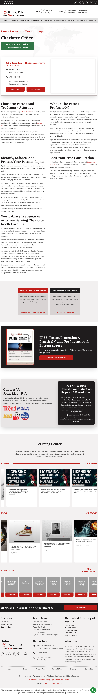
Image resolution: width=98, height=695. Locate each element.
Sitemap (73, 669)
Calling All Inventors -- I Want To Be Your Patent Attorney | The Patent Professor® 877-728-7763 (48, 491)
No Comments (13, 552)
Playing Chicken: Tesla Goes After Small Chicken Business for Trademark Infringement (49, 544)
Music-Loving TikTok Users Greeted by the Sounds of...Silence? (80, 540)
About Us (13, 20)
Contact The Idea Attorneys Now (33, 312)
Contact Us (92, 20)
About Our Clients (39, 627)
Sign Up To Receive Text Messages (45, 635)
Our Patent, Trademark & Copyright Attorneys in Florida (49, 680)
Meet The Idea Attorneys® (42, 624)
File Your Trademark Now (65, 312)
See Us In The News (40, 622)
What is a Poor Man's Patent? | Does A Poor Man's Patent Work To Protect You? (81, 491)
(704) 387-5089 (14, 77)
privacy (71, 418)
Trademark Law (35, 20)
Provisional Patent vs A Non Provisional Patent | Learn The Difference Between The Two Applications (13, 492)
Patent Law (23, 20)
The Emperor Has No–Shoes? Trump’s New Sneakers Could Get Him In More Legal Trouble (15, 547)
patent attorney (25, 112)
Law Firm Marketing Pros (53, 683)
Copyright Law (48, 20)
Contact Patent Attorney (41, 630)
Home (5, 20)
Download (7, 594)
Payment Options (39, 632)
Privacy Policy (41, 669)
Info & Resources (58, 20)
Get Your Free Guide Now (56, 358)
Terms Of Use (57, 669)
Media (70, 20)
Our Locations (81, 20)
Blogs (25, 669)
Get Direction (35, 89)
